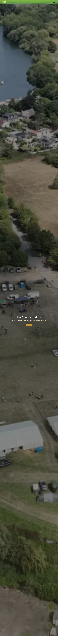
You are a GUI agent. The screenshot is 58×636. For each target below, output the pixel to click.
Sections (32, 2)
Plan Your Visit (29, 325)
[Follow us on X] (53, 2)
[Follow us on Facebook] (54, 2)
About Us (28, 2)
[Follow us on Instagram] (56, 2)
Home (24, 2)
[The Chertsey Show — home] (3, 2)
